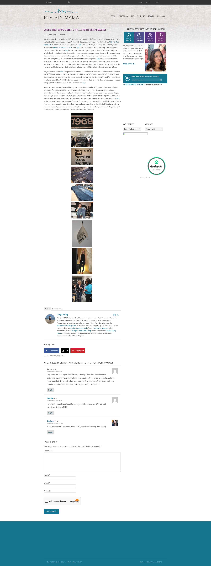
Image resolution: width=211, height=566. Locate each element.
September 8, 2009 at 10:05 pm (55, 423)
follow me (128, 39)
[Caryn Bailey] (50, 323)
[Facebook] (114, 314)
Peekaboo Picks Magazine (66, 325)
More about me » (129, 64)
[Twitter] (117, 314)
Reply (50, 390)
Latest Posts (52, 356)
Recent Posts (57, 309)
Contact (68, 562)
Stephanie (50, 421)
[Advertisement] (141, 105)
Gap (80, 45)
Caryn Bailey (62, 314)
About (62, 562)
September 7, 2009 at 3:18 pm (54, 400)
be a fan (139, 39)
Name (47, 475)
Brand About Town (65, 47)
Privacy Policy (77, 562)
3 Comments (62, 35)
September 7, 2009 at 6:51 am (54, 371)
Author (47, 309)
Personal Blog (60, 356)
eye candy (150, 39)
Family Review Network (78, 328)
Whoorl (55, 47)
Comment (49, 450)
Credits (159, 562)
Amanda (50, 398)
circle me (161, 39)
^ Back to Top (50, 562)
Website (47, 491)
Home (57, 562)
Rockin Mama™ (61, 14)
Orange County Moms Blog (81, 331)
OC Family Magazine (101, 328)
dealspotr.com (145, 177)
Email (47, 483)
